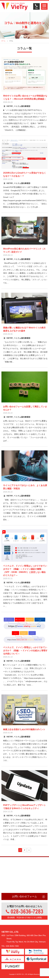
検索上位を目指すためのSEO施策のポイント (24, 729)
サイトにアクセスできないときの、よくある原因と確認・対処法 (25, 487)
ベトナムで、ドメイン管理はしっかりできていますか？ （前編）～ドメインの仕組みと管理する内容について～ (25, 650)
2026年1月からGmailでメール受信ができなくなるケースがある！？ (24, 174)
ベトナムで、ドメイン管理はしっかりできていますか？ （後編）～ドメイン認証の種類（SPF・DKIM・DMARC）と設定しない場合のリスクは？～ (25, 570)
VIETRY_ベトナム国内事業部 (18, 106)
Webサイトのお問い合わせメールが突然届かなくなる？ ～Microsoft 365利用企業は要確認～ (25, 97)
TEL (36, 8)
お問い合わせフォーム (24, 896)
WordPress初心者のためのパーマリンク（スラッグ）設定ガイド (24, 250)
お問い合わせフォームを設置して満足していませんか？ (25, 408)
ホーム (3, 41)
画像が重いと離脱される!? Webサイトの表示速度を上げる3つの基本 (24, 329)
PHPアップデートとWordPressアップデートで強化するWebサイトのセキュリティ (24, 806)
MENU (44, 8)
